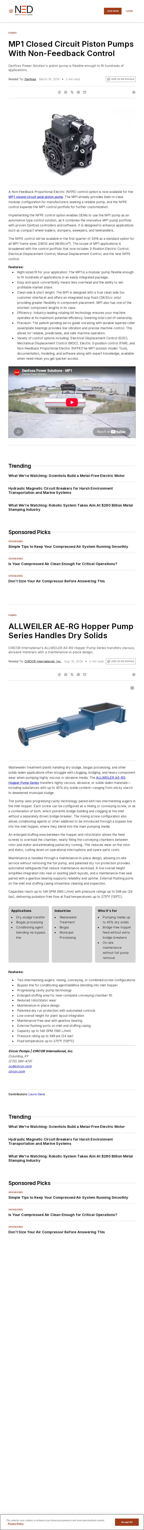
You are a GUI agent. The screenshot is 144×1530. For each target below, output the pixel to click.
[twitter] (72, 92)
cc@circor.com (19, 1066)
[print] (134, 92)
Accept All (126, 1522)
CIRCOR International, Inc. (43, 661)
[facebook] (59, 92)
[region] (72, 1522)
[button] (11, 11)
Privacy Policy (16, 1523)
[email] (84, 92)
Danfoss (30, 79)
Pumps (12, 33)
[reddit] (78, 92)
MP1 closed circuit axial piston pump (35, 197)
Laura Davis (36, 1094)
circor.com (16, 1071)
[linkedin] (65, 92)
